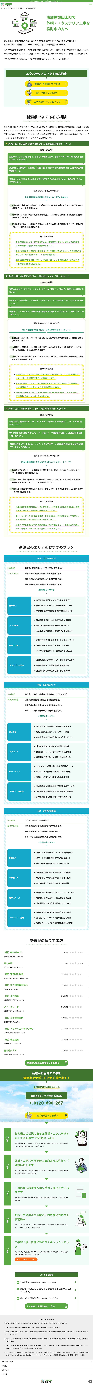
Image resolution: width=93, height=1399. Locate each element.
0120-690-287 (48, 1103)
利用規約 (4, 1366)
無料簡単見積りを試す (47, 1115)
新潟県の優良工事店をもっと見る (43, 1062)
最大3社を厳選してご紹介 (47, 84)
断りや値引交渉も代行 (47, 93)
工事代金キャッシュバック (47, 102)
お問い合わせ (5, 1370)
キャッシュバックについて (25, 1259)
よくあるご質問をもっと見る (41, 1306)
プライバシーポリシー (8, 1362)
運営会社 (4, 1374)
